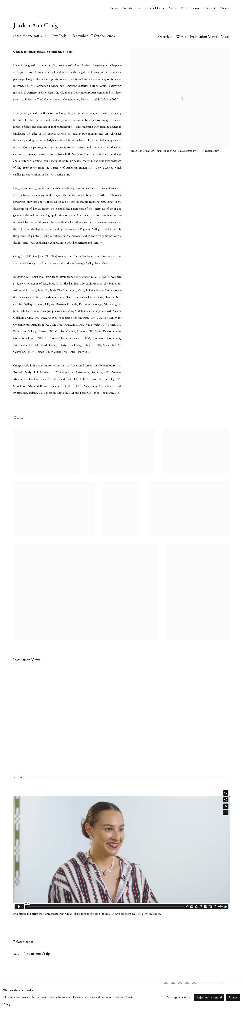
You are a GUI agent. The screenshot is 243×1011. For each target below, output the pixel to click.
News (172, 8)
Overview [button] (165, 37)
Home (114, 8)
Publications (190, 8)
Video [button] (225, 37)
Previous (13, 717)
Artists (127, 8)
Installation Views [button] (203, 37)
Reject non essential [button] (209, 997)
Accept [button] (232, 997)
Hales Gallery (28, 8)
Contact (209, 8)
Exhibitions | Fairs (150, 8)
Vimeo (156, 914)
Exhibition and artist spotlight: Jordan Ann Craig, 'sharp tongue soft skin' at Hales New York (68, 914)
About (224, 8)
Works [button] (181, 37)
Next (230, 717)
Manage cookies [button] (178, 997)
